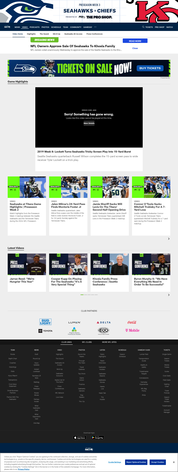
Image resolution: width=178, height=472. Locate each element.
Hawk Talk (102, 393)
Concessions (143, 378)
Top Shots (81, 373)
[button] (89, 123)
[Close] (135, 48)
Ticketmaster (166, 406)
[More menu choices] (95, 27)
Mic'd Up (60, 369)
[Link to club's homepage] (7, 27)
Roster (12, 354)
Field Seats (167, 380)
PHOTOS (82, 350)
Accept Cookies (157, 462)
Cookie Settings (114, 462)
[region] (89, 462)
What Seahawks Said (36, 408)
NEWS (36, 350)
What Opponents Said (36, 416)
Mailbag (36, 382)
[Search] (143, 27)
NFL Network (59, 393)
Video (59, 350)
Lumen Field (144, 354)
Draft (36, 354)
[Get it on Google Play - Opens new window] (97, 439)
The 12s (82, 401)
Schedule (122, 350)
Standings (12, 367)
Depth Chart (12, 358)
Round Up (36, 358)
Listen (102, 350)
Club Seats (167, 376)
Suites (167, 371)
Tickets (167, 350)
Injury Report (12, 375)
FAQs (144, 395)
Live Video (59, 397)
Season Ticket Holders (166, 399)
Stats (12, 371)
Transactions (12, 380)
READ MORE (135, 41)
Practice (82, 384)
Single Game (166, 354)
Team (13, 350)
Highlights (59, 354)
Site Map (36, 423)
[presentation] (169, 239)
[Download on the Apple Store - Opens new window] (79, 438)
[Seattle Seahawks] (89, 449)
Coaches (13, 363)
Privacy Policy (23, 469)
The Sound (59, 358)
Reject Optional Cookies (136, 462)
